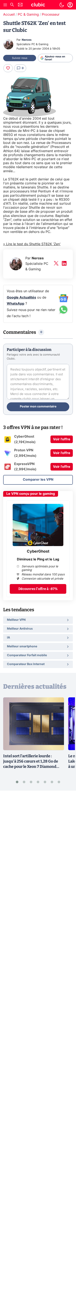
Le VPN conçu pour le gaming (30, 493)
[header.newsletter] (20, 5)
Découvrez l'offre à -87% (38, 589)
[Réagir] (8, 68)
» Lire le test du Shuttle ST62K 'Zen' (32, 244)
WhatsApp (15, 303)
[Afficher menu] (5, 5)
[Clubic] (38, 5)
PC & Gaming (28, 14)
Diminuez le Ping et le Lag (38, 559)
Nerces (26, 40)
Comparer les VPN (38, 479)
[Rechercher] (12, 5)
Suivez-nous (19, 58)
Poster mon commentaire (38, 406)
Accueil (9, 14)
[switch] (61, 5)
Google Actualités (21, 297)
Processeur (51, 14)
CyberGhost (38, 551)
